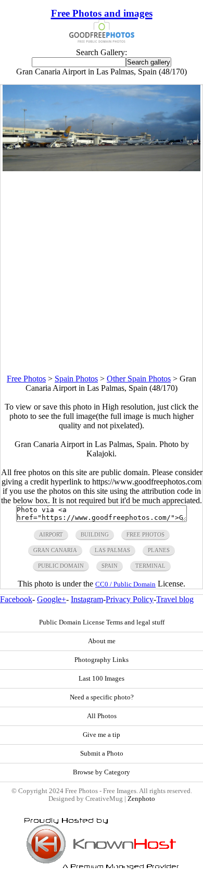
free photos (145, 534)
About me (102, 641)
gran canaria (55, 550)
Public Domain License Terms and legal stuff (101, 622)
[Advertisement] (101, 272)
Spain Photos (76, 378)
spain (110, 566)
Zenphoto (141, 798)
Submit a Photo (101, 753)
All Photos (102, 716)
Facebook (16, 599)
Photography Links (101, 660)
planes (159, 550)
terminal (150, 566)
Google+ (51, 599)
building (95, 534)
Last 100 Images (101, 678)
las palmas (112, 550)
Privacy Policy (130, 599)
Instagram (87, 599)
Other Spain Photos (139, 378)
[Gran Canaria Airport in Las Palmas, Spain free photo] (101, 168)
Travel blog (175, 599)
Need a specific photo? (102, 697)
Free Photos (26, 378)
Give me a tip (101, 734)
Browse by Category (101, 772)
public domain (61, 566)
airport (51, 534)
